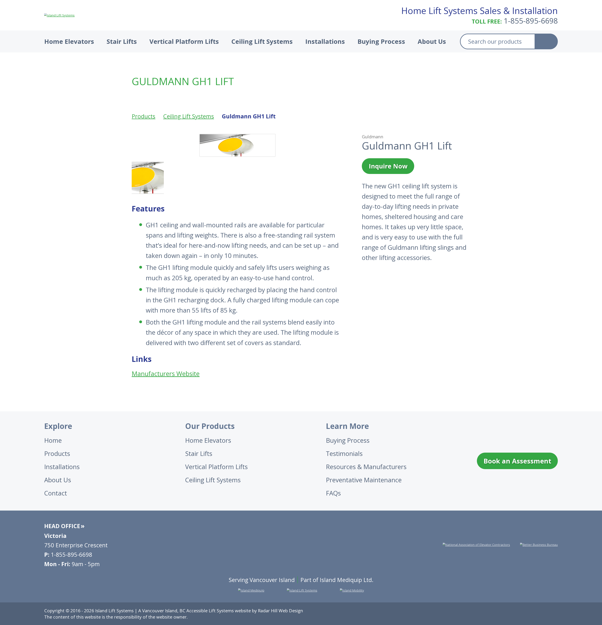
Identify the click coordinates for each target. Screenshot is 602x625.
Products (143, 116)
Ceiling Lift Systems (262, 41)
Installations (325, 41)
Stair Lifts (122, 41)
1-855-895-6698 (531, 21)
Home (53, 440)
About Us (432, 41)
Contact (55, 493)
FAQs (333, 493)
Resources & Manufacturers (366, 466)
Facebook (506, 613)
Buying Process (381, 41)
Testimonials (344, 453)
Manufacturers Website (166, 373)
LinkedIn (553, 613)
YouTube (537, 613)
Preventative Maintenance (364, 480)
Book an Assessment (517, 460)
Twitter (521, 613)
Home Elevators (69, 41)
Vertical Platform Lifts (184, 41)
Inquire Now (388, 166)
